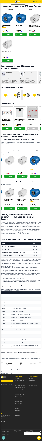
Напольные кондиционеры (20, 385)
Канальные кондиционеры (19, 383)
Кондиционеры (17, 378)
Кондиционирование (32, 380)
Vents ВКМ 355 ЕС (18, 25)
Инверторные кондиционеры (20, 389)
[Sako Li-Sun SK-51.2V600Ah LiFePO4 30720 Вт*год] (18, 125)
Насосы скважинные (18, 401)
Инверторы (17, 405)
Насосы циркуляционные (19, 399)
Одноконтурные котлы (19, 396)
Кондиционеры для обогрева (20, 390)
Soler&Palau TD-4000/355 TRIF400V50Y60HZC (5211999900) (6, 52)
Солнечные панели (18, 403)
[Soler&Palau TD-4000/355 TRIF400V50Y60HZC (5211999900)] (5, 57)
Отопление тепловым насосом (34, 383)
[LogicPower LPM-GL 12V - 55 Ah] (27, 125)
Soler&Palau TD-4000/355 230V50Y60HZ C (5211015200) (34, 26)
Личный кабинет (18, 415)
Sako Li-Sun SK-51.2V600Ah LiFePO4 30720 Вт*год (19, 120)
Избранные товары (18, 417)
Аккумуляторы (17, 406)
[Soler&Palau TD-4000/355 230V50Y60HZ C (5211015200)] (33, 32)
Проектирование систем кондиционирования (5, 418)
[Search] (38, 1)
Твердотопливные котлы (19, 394)
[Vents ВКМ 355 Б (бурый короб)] (5, 32)
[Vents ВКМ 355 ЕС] (19, 32)
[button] (2, 364)
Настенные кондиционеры (19, 380)
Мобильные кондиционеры (20, 387)
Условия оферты (18, 420)
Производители (17, 410)
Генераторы (17, 408)
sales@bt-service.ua (5, 434)
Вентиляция (31, 378)
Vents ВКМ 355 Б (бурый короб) (8, 246)
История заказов (18, 418)
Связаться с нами (5, 381)
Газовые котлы (17, 392)
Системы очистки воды (33, 385)
